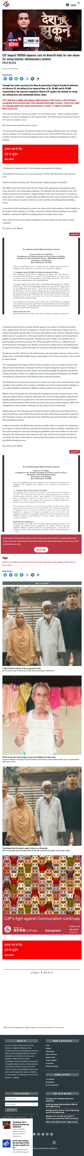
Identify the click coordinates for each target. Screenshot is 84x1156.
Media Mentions (50, 1082)
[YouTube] (43, 1134)
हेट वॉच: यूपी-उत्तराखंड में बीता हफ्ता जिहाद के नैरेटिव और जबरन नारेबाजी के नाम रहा (61, 1105)
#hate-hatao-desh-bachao (39, 562)
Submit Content (50, 1051)
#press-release (7, 565)
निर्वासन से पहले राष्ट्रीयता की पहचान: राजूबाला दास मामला (62, 1122)
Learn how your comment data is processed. (50, 1027)
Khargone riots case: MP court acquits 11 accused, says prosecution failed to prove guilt (62, 1117)
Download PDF (75, 234)
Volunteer (48, 1048)
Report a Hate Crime (51, 1054)
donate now (12, 108)
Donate (48, 1045)
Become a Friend (50, 1057)
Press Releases (50, 1079)
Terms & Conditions (51, 1060)
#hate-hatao (26, 562)
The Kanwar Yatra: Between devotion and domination (59, 1099)
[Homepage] (51, 1134)
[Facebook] (34, 1134)
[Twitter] (38, 1134)
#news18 (72, 562)
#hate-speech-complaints (56, 562)
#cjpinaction (18, 562)
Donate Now (41, 549)
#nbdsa (67, 562)
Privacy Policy (49, 1063)
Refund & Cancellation (52, 1066)
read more (16, 1077)
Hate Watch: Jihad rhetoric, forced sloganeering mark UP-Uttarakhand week (62, 1111)
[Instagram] (47, 1134)
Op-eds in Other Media (52, 1085)
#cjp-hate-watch (7, 562)
